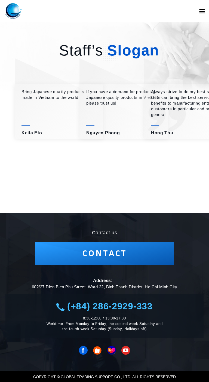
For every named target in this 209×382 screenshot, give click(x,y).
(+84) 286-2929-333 (108, 306)
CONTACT (104, 253)
